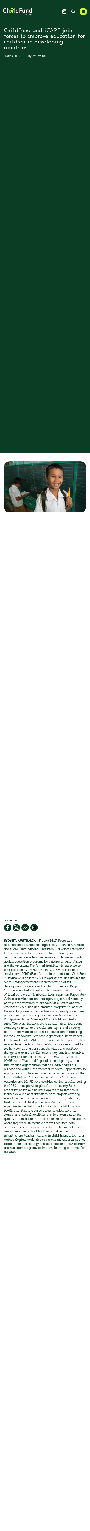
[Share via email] (34, 927)
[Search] (73, 11)
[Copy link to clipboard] (25, 927)
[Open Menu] (83, 11)
